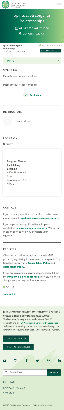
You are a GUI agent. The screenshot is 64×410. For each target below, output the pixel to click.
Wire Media (47, 405)
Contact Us (12, 382)
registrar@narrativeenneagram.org (39, 218)
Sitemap (8, 393)
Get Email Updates (16, 339)
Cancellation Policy (39, 263)
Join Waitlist (10, 294)
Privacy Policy (14, 388)
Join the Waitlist (50, 50)
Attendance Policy (13, 267)
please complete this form (32, 228)
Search (54, 372)
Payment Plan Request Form (23, 277)
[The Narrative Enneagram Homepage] (13, 4)
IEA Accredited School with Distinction (39, 323)
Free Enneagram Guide (18, 347)
